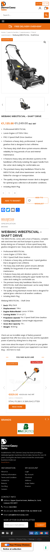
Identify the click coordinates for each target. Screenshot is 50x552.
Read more (17, 407)
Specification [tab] (8, 223)
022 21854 (12, 507)
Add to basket (13, 201)
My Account (29, 474)
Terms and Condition (9, 477)
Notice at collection (12, 549)
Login (27, 471)
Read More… (6, 462)
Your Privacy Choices (19, 545)
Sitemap (31, 539)
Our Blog (4, 486)
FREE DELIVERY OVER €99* (28, 26)
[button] (45, 42)
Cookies (12, 539)
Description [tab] (7, 219)
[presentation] (2, 104)
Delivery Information (8, 474)
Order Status (29, 483)
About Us (4, 471)
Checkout (28, 477)
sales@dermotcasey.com (18, 515)
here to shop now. (29, 340)
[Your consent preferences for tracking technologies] (45, 547)
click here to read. (13, 350)
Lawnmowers (25, 32)
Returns (4, 483)
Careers (4, 489)
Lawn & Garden (13, 32)
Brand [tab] (4, 226)
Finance (28, 486)
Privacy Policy (22, 539)
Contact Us (5, 480)
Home (3, 32)
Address (28, 480)
